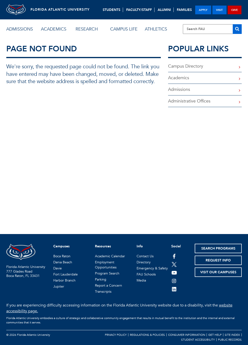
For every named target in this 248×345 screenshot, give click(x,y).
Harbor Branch (64, 280)
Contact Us (145, 256)
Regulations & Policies (147, 335)
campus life (124, 29)
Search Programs (218, 248)
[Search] (237, 29)
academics (53, 29)
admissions (19, 29)
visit (219, 10)
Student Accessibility (198, 340)
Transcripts (103, 291)
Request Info (218, 260)
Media (141, 280)
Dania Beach (62, 262)
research (87, 29)
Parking (100, 279)
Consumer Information (186, 335)
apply (203, 10)
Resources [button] (103, 246)
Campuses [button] (61, 246)
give (234, 10)
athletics (156, 29)
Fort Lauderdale (65, 274)
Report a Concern (108, 285)
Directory (144, 262)
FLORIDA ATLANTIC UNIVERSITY (60, 9)
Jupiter (58, 286)
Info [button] (140, 246)
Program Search (107, 273)
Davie (57, 268)
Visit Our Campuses (218, 272)
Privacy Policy (116, 335)
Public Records (230, 340)
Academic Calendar (110, 256)
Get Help (215, 335)
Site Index (232, 335)
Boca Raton (61, 256)
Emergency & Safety (152, 268)
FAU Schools (146, 274)
